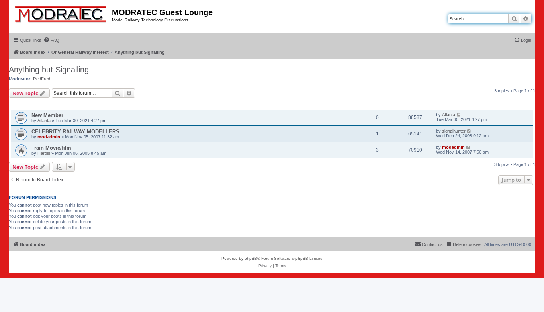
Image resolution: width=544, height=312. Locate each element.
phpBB (251, 258)
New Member (47, 115)
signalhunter (454, 131)
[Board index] (61, 12)
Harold (43, 153)
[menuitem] (51, 40)
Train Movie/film (51, 148)
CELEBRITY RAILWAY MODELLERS (75, 132)
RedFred (41, 78)
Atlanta (44, 120)
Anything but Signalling (49, 69)
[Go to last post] (459, 114)
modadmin (48, 137)
